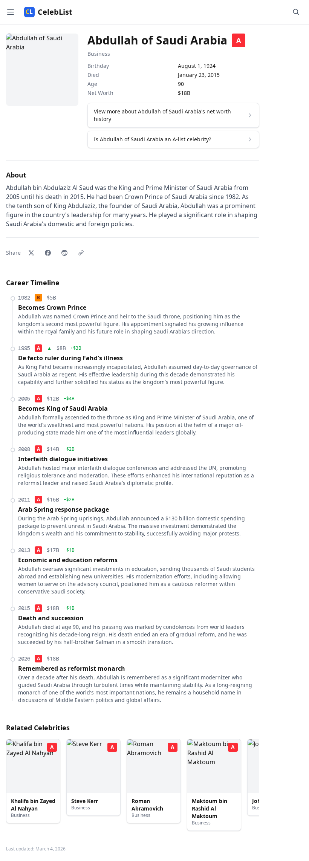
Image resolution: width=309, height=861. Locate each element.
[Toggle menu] (10, 12)
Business (98, 53)
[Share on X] (31, 253)
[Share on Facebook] (48, 253)
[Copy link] (81, 253)
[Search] (296, 12)
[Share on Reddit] (64, 253)
